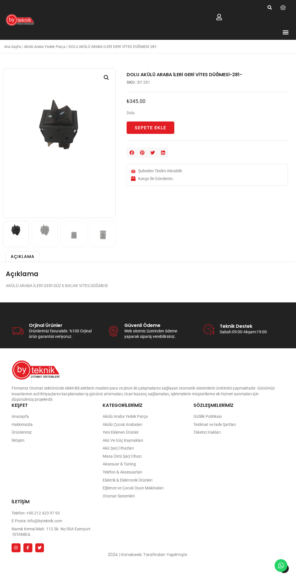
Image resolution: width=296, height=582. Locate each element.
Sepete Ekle (150, 127)
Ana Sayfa (12, 46)
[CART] (283, 7)
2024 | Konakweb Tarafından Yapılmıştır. (148, 554)
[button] (269, 7)
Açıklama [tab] (22, 256)
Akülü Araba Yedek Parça (44, 46)
